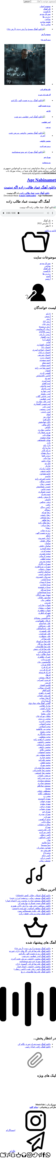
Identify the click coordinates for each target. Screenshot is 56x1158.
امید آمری (46, 381)
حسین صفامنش (43, 486)
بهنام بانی (46, 435)
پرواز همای (46, 453)
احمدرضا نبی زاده (43, 368)
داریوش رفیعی (44, 497)
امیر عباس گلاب (43, 396)
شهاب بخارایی (44, 605)
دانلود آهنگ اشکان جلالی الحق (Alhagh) (33, 895)
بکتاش (48, 427)
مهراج (48, 827)
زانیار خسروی (44, 538)
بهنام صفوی (45, 437)
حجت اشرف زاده (43, 479)
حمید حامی (46, 489)
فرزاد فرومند (45, 672)
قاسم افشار (45, 685)
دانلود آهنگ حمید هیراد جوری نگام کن (34, 1044)
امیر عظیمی (45, 399)
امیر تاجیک (46, 388)
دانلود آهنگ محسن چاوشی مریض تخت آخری (31, 959)
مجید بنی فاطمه (43, 729)
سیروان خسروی (43, 577)
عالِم (48, 615)
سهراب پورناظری (43, 566)
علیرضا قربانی (44, 651)
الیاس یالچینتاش (43, 375)
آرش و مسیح (45, 326)
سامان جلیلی (45, 546)
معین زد (47, 796)
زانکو (48, 535)
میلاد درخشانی (44, 824)
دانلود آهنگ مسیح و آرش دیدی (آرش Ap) (32, 948)
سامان (48, 543)
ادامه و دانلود (50, 230)
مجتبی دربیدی (44, 719)
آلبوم (48, 276)
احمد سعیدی (45, 360)
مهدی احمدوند (44, 799)
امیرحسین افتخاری (42, 404)
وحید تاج (47, 853)
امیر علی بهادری (43, 401)
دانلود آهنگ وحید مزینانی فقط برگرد (35, 913)
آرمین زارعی (45, 334)
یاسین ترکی (45, 858)
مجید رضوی (45, 731)
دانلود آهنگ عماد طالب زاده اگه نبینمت (30, 187)
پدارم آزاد (46, 448)
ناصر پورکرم (45, 832)
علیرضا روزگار (44, 644)
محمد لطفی (45, 762)
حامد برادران (45, 468)
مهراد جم (46, 811)
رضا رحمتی (45, 515)
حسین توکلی (45, 481)
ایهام (48, 414)
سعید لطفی (45, 559)
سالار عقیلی (45, 541)
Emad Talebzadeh (27, 195)
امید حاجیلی (45, 386)
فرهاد (48, 675)
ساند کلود (33, 1107)
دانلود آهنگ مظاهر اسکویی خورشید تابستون (31, 908)
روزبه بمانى (45, 530)
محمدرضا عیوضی (43, 773)
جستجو (27, 1)
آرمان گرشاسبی (43, 329)
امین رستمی (45, 409)
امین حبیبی (46, 412)
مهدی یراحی (45, 806)
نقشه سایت (45, 22)
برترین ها (47, 16)
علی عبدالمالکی (43, 628)
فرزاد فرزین (45, 670)
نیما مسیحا (46, 845)
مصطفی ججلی (44, 791)
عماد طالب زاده (27, 193)
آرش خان (46, 324)
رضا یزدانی (46, 525)
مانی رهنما (46, 713)
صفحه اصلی (45, 6)
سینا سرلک (46, 590)
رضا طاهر (46, 520)
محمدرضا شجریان (42, 768)
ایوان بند (47, 417)
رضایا (48, 528)
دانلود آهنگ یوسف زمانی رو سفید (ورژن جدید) (30, 898)
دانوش (48, 499)
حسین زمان (45, 484)
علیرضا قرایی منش (42, 649)
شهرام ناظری (44, 613)
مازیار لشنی (45, 708)
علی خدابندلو (45, 623)
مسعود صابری (44, 783)
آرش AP (47, 321)
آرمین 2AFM (45, 332)
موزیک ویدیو (45, 14)
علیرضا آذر (46, 639)
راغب (48, 504)
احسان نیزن (45, 357)
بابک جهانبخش (44, 422)
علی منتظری (45, 636)
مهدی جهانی (45, 801)
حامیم (48, 476)
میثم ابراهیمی (44, 819)
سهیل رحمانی (44, 569)
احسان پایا (46, 347)
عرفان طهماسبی (43, 621)
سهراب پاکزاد (44, 564)
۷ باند (48, 314)
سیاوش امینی (44, 574)
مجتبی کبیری (45, 721)
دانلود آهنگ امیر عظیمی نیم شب (36, 956)
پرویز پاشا (46, 455)
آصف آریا (46, 339)
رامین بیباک (45, 507)
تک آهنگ (47, 9)
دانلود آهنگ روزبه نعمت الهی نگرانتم (35, 953)
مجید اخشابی (45, 724)
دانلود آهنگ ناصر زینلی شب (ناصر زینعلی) (32, 969)
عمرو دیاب (46, 659)
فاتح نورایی (46, 664)
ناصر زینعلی (45, 835)
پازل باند (47, 445)
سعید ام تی (46, 551)
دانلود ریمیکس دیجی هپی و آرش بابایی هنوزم (31, 906)
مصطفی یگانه (44, 793)
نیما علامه (46, 842)
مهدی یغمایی (45, 809)
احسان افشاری (44, 345)
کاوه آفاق (46, 690)
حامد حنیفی (45, 471)
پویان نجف (46, 461)
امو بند (48, 378)
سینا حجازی (45, 584)
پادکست (47, 11)
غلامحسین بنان (44, 662)
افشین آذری (45, 373)
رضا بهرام (46, 512)
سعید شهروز (45, 553)
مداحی (48, 19)
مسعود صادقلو (44, 786)
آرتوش (48, 316)
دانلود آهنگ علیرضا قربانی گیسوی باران (33, 964)
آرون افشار (45, 337)
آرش (48, 319)
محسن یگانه (45, 750)
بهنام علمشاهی (44, 440)
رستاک (47, 510)
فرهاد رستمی (44, 677)
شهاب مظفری (44, 610)
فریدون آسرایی (44, 680)
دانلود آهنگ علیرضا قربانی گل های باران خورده (30, 951)
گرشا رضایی (45, 698)
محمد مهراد (45, 765)
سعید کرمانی (45, 556)
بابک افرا (47, 419)
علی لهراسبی (45, 633)
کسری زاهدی (44, 693)
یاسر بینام (46, 855)
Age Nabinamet (41, 179)
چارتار (48, 466)
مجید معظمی (45, 737)
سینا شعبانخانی (44, 592)
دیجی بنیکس (45, 502)
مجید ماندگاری (44, 734)
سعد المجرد (45, 548)
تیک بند (48, 463)
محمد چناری (45, 757)
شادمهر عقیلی (44, 597)
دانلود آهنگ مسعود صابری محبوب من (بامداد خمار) (28, 900)
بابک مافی (46, 424)
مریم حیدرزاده (44, 778)
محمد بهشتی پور (43, 755)
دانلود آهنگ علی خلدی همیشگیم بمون (34, 911)
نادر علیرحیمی (44, 829)
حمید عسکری (44, 492)
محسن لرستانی (44, 744)
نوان (49, 840)
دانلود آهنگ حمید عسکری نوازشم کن (34, 903)
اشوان (48, 370)
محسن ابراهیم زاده (42, 739)
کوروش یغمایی (44, 695)
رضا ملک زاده (44, 523)
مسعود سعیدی (44, 780)
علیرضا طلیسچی (43, 646)
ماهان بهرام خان (43, 716)
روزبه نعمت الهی (43, 533)
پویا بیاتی (47, 458)
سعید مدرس (45, 561)
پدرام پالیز (46, 450)
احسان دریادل (44, 352)
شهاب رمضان (44, 608)
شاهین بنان (46, 600)
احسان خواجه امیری (41, 350)
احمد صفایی (45, 365)
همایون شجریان (44, 848)
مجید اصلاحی (45, 726)
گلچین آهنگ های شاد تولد (39, 703)
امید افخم (46, 383)
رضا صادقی (45, 517)
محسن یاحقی (44, 747)
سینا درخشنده (44, 587)
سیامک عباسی (44, 572)
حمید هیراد (46, 494)
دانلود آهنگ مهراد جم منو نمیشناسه (35, 961)
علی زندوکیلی (44, 626)
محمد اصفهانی (44, 752)
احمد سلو (46, 363)
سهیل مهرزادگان (43, 595)
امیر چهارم (46, 391)
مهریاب (47, 817)
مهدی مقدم (45, 804)
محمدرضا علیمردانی (41, 770)
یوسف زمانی (45, 860)
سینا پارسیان (45, 582)
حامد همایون (45, 473)
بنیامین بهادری (44, 430)
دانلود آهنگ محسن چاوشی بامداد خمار (34, 966)
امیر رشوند (46, 394)
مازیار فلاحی (45, 706)
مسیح (48, 788)
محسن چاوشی (44, 742)
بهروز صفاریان (44, 432)
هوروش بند (46, 850)
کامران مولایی (44, 688)
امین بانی (46, 406)
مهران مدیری (45, 814)
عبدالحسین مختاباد (42, 618)
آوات (48, 342)
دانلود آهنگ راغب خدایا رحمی (38, 1047)
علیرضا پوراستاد (43, 641)
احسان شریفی (44, 355)
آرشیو (48, 279)
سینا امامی (46, 579)
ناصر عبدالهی (45, 837)
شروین (47, 602)
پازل (49, 443)
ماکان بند (46, 711)
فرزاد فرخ (46, 667)
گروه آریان (46, 700)
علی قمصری (45, 631)
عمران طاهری (44, 657)
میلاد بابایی (46, 822)
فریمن (48, 682)
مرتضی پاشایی (44, 775)
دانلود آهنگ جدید (42, 193)
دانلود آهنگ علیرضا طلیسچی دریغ (36, 971)
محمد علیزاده (45, 760)
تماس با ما (46, 24)
